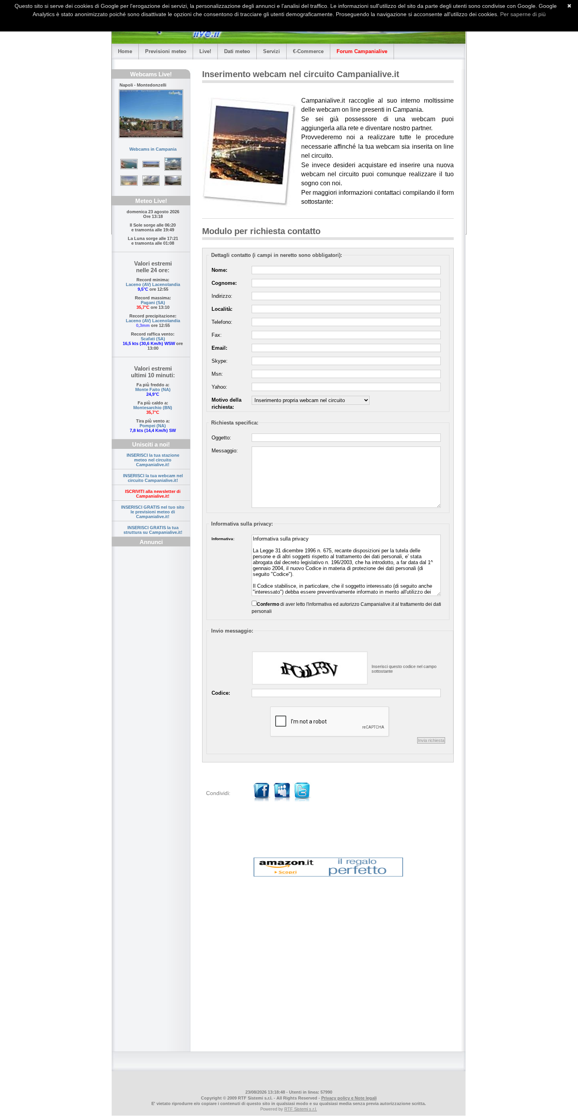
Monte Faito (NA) (153, 389)
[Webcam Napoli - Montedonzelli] (151, 113)
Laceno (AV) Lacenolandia (153, 284)
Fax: (217, 335)
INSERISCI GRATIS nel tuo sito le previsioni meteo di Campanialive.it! (152, 512)
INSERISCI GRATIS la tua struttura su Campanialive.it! (152, 530)
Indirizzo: (222, 296)
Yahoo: (219, 387)
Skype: (220, 361)
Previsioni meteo (165, 51)
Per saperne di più (523, 14)
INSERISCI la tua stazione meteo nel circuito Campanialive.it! (153, 460)
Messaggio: (225, 451)
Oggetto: (221, 438)
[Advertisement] (151, 675)
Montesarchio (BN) (152, 407)
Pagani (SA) (153, 302)
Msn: (217, 374)
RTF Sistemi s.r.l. (300, 1109)
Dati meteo (237, 51)
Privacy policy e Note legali (349, 1098)
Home (125, 51)
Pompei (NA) (153, 425)
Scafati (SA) (153, 338)
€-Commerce (308, 51)
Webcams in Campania (153, 149)
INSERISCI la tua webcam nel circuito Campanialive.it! (153, 478)
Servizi (271, 51)
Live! (205, 51)
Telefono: (222, 322)
